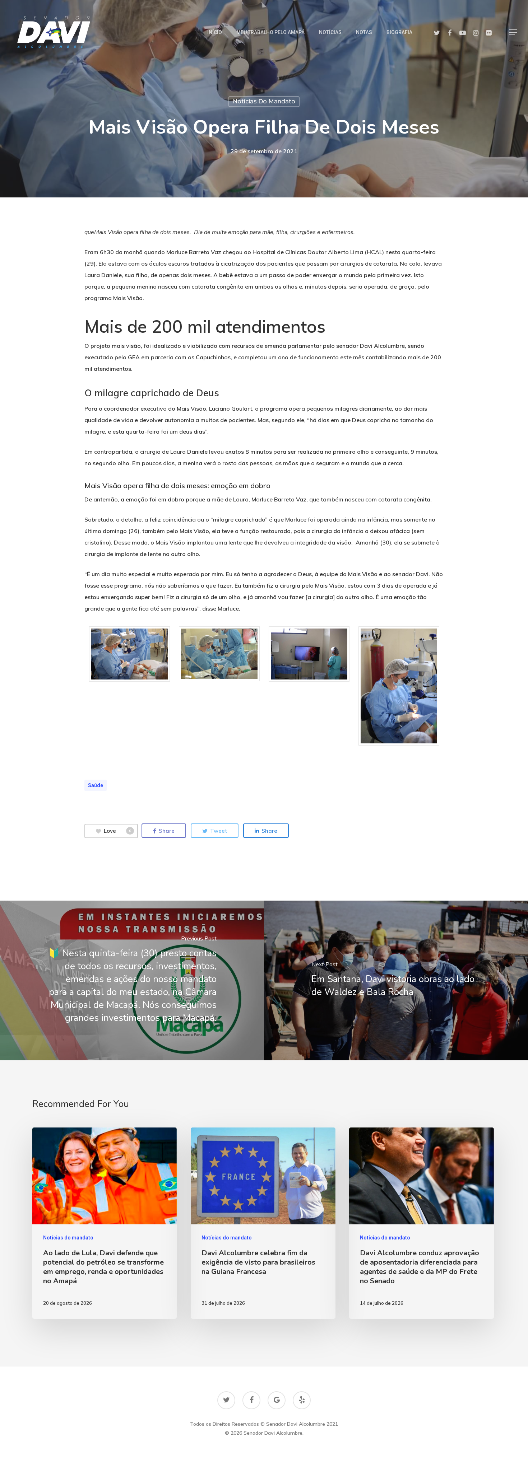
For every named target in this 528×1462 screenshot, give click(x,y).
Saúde (95, 785)
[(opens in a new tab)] (132, 980)
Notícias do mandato (264, 101)
